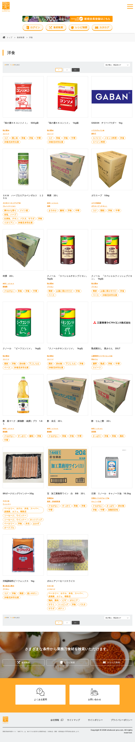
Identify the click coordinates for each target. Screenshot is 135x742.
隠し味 (15, 138)
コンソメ (6, 134)
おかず (36, 523)
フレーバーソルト (9, 206)
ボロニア (74, 600)
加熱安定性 (113, 510)
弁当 (28, 523)
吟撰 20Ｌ (8, 276)
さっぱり (97, 436)
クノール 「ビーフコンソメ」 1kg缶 (22, 348)
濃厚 (95, 363)
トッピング (63, 604)
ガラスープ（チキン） (99, 206)
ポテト (61, 608)
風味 (6, 363)
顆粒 (102, 210)
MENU (130, 7)
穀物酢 (5, 287)
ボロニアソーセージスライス (61, 581)
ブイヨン (50, 287)
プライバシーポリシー (121, 720)
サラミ (52, 604)
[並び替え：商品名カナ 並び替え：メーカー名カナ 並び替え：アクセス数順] (117, 65)
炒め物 (23, 363)
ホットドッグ (36, 519)
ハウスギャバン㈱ (97, 130)
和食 (23, 138)
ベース (52, 295)
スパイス (97, 138)
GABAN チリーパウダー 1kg (106, 123)
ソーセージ (51, 589)
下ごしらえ (34, 363)
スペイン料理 (99, 142)
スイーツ (97, 367)
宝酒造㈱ (50, 498)
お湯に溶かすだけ (64, 291)
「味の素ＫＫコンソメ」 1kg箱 (63, 123)
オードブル (9, 527)
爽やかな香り (10, 210)
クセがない (9, 291)
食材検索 (20, 37)
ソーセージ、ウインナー (15, 515)
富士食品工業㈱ (8, 586)
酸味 (62, 210)
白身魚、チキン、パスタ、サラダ (19, 218)
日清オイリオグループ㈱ (100, 498)
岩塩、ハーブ (10, 214)
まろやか (53, 210)
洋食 (31, 138)
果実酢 (93, 432)
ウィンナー (7, 504)
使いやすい (32, 593)
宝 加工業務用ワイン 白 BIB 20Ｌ (66, 493)
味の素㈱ (6, 130)
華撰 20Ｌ (53, 195)
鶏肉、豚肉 (54, 600)
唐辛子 (93, 134)
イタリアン (9, 222)
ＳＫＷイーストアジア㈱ (12, 203)
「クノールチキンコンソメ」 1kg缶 (65, 348)
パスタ (82, 604)
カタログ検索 (113, 662)
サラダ (52, 608)
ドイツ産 (24, 210)
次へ (75, 70)
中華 (39, 138)
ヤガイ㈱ (6, 501)
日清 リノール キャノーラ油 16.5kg (111, 493)
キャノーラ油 (96, 501)
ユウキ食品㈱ (96, 203)
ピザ (64, 600)
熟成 (102, 363)
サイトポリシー (95, 720)
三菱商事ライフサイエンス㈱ (101, 356)
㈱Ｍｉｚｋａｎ (52, 203)
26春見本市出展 (11, 142)
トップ (9, 37)
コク (6, 138)
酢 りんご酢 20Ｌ (101, 421)
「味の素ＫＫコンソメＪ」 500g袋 (21, 123)
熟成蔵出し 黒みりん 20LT (105, 348)
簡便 (51, 291)
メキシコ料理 (110, 138)
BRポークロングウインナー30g (18, 493)
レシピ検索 (69, 662)
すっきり (22, 436)
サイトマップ (73, 720)
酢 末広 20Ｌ (55, 421)
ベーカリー (9, 523)
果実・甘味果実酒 (53, 501)
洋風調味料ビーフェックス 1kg (18, 581)
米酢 (48, 206)
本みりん (94, 359)
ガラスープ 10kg (100, 195)
